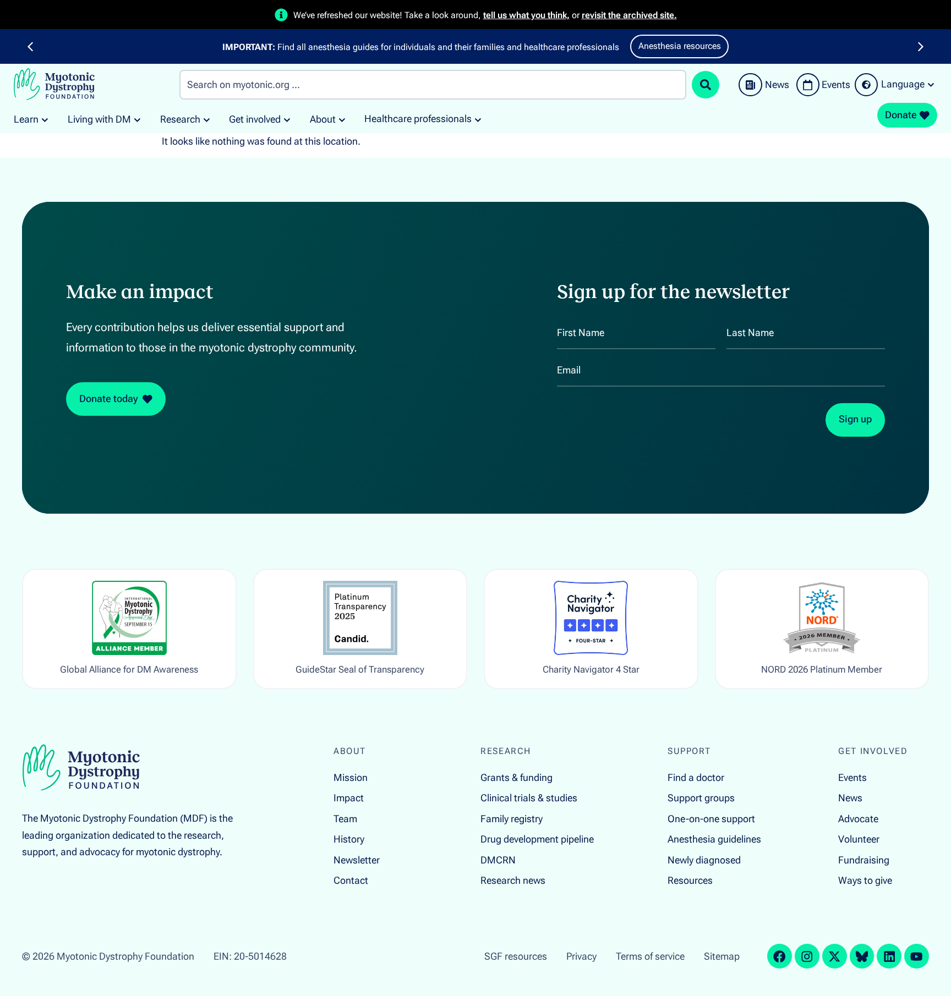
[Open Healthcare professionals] (478, 119)
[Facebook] (779, 956)
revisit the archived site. (629, 15)
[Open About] (342, 119)
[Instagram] (807, 956)
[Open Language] (930, 84)
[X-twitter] (834, 956)
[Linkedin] (889, 956)
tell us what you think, (526, 15)
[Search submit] (705, 84)
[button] (30, 46)
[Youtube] (916, 956)
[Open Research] (206, 119)
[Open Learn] (44, 119)
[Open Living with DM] (137, 119)
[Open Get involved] (287, 119)
